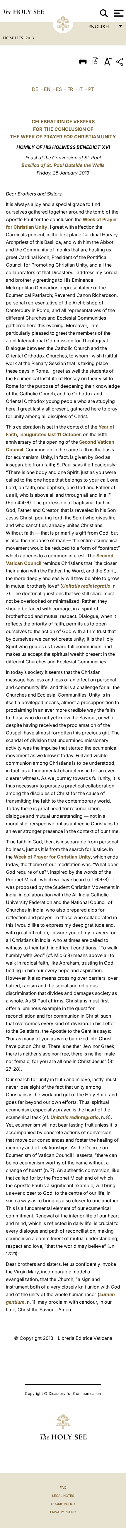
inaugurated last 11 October (50, 434)
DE (35, 89)
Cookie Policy (63, 1504)
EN (47, 89)
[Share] (120, 63)
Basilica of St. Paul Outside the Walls (63, 165)
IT (81, 89)
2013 (30, 37)
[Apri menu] (118, 13)
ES (59, 89)
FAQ (63, 1487)
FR (70, 89)
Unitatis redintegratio (86, 586)
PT (91, 89)
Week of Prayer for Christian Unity (52, 857)
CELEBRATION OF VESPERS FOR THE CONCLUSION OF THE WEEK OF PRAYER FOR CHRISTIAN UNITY (63, 129)
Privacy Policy (63, 1512)
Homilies (13, 37)
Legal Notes (63, 1496)
